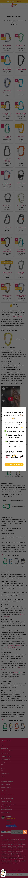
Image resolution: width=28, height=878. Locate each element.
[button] (25, 832)
